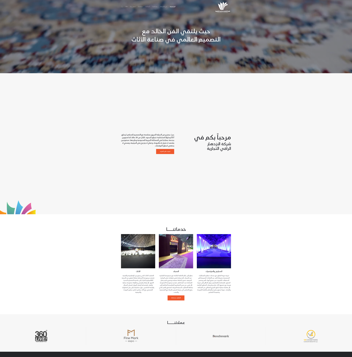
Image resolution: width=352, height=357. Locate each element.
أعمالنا (147, 6)
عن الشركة (163, 6)
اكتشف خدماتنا (176, 298)
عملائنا (140, 6)
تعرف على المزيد (165, 151)
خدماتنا (155, 6)
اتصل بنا (132, 6)
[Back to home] (222, 6)
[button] (122, 6)
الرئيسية (172, 6)
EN (127, 6)
